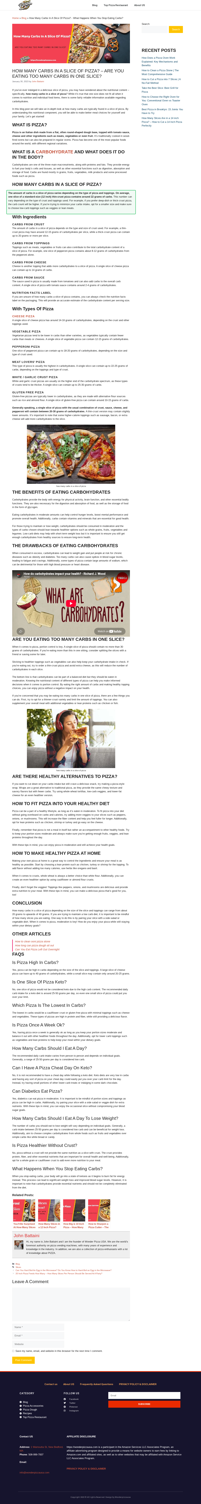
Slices (18, 1267)
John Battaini (26, 1235)
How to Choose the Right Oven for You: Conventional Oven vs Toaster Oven (161, 100)
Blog (94, 5)
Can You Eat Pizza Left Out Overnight (37, 949)
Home (15, 18)
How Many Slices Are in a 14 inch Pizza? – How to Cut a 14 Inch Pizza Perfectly (162, 122)
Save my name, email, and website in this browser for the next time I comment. (59, 1351)
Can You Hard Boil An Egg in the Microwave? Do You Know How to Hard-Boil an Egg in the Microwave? (64, 1270)
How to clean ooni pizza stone (32, 941)
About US (139, 5)
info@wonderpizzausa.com (34, 1472)
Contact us (50, 1384)
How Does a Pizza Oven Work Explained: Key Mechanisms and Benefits (160, 61)
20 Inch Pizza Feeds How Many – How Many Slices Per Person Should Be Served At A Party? (59, 1273)
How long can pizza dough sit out (34, 945)
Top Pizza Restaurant (116, 5)
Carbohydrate (55, 151)
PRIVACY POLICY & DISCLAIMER (138, 1384)
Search (145, 24)
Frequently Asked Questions (96, 1384)
